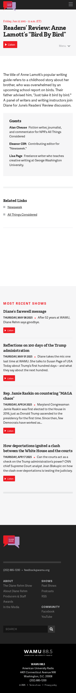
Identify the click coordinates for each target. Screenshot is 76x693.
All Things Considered (22, 214)
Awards (8, 601)
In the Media (11, 607)
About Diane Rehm (15, 591)
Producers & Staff (14, 596)
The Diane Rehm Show (17, 585)
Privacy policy (51, 685)
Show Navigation (71, 4)
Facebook (48, 611)
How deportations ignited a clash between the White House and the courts (37, 448)
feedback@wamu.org (36, 570)
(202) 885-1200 (11, 570)
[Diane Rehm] (9, 6)
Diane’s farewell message (24, 311)
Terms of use (35, 685)
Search (51, 629)
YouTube (47, 617)
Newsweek (14, 207)
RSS (44, 596)
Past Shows (49, 585)
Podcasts (48, 591)
